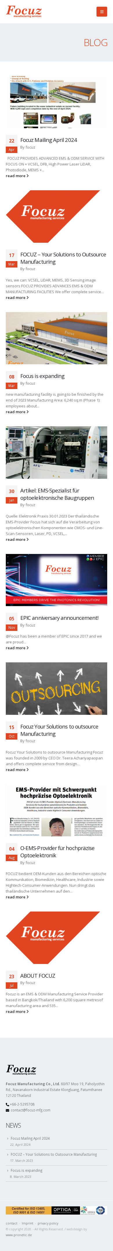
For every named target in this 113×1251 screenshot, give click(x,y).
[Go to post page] (56, 102)
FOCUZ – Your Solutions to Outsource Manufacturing (63, 258)
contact (11, 1223)
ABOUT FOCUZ (37, 975)
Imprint (27, 1223)
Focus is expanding (42, 375)
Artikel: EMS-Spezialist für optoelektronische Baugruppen (57, 494)
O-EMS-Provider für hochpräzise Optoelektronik (57, 851)
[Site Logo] (24, 12)
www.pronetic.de (19, 1235)
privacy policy (48, 1223)
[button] (101, 12)
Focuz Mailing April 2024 (48, 139)
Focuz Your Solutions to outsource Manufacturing (59, 730)
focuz (30, 147)
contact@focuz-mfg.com (30, 1110)
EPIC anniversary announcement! (59, 617)
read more (16, 175)
